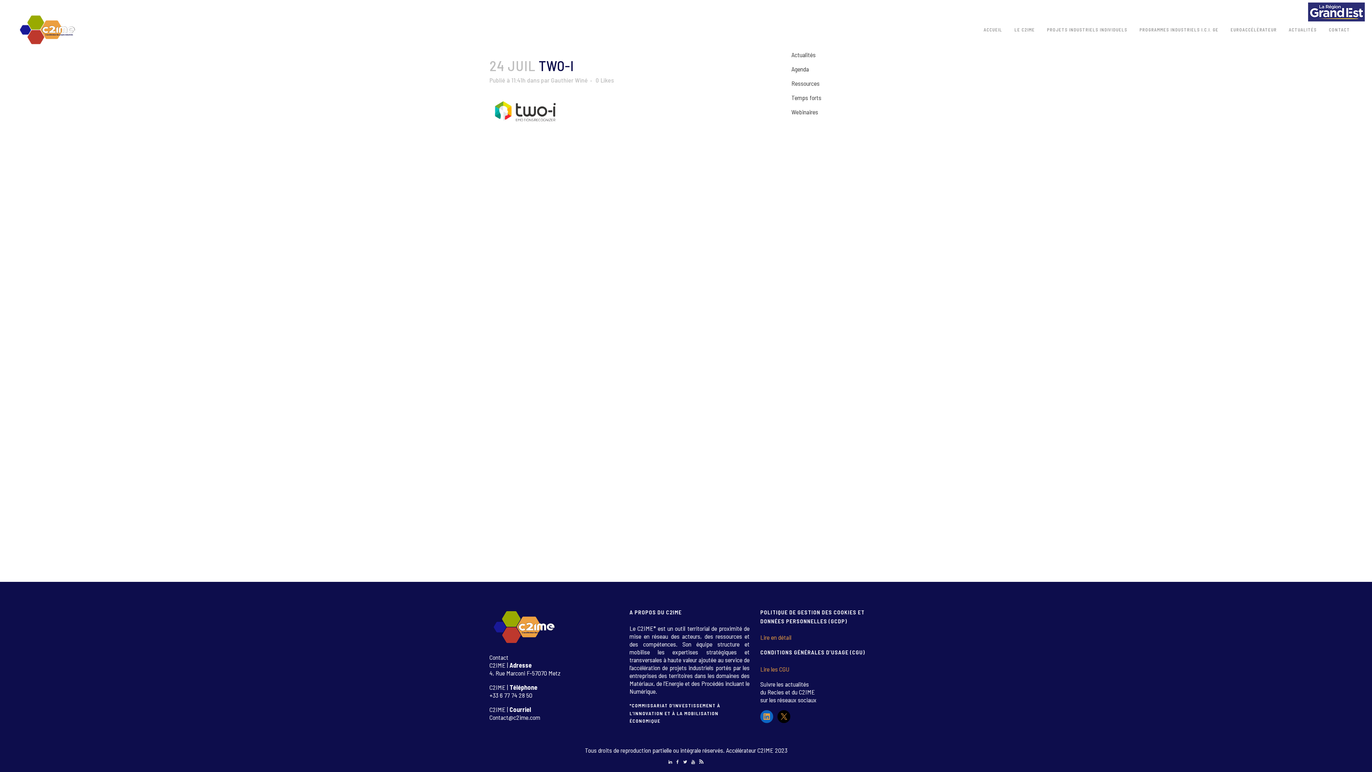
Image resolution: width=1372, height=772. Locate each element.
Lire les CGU (774, 669)
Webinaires (804, 112)
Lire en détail (775, 637)
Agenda (800, 69)
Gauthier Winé (569, 80)
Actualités (803, 55)
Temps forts (806, 98)
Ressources (805, 83)
